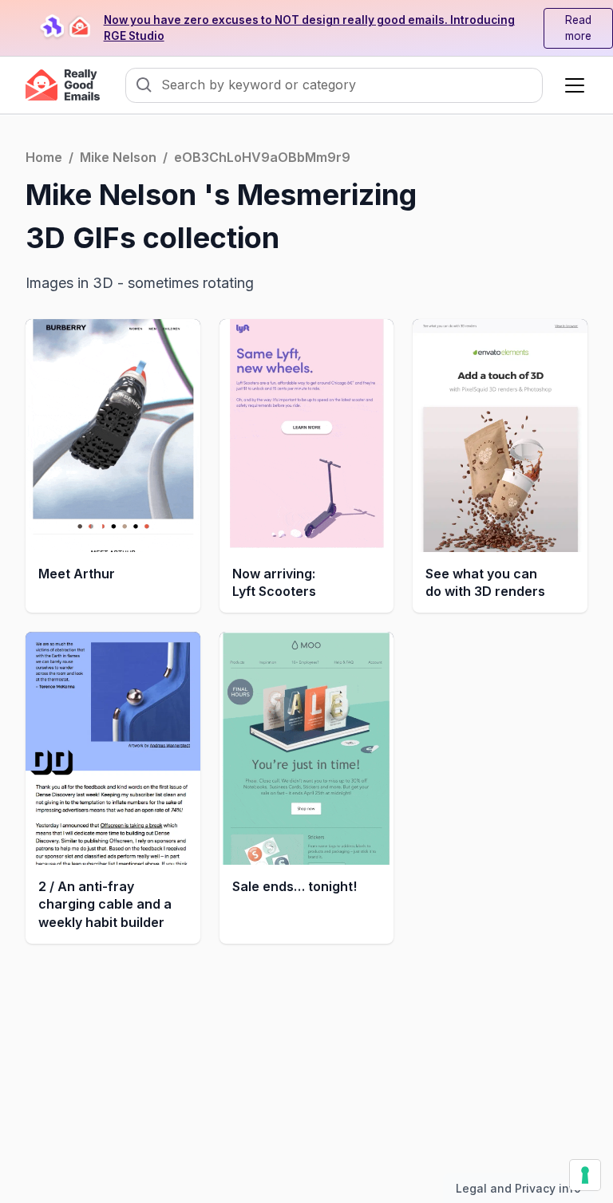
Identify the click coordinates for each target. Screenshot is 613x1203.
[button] (571, 85)
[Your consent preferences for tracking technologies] (585, 1175)
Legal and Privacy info (518, 1188)
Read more (578, 28)
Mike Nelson (118, 157)
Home (44, 157)
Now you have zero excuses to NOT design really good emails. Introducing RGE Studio (309, 28)
